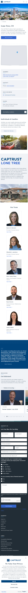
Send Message (8, 506)
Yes (4, 479)
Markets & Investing (9, 388)
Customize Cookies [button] (14, 587)
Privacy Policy (4, 591)
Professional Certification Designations (10, 550)
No (3, 481)
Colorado (4, 21)
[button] (26, 558)
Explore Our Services (8, 131)
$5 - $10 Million (7, 469)
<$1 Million (5, 464)
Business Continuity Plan (6, 543)
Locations (3, 522)
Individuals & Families (10, 95)
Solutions (3, 528)
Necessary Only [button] (14, 584)
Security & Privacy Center (7, 530)
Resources (3, 526)
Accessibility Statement (6, 539)
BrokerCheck (4, 541)
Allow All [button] (14, 581)
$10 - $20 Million (7, 471)
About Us (3, 519)
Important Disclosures (6, 544)
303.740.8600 (10, 85)
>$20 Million (6, 473)
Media (2, 524)
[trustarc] (24, 591)
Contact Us (3, 521)
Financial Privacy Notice (6, 548)
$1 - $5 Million (6, 466)
